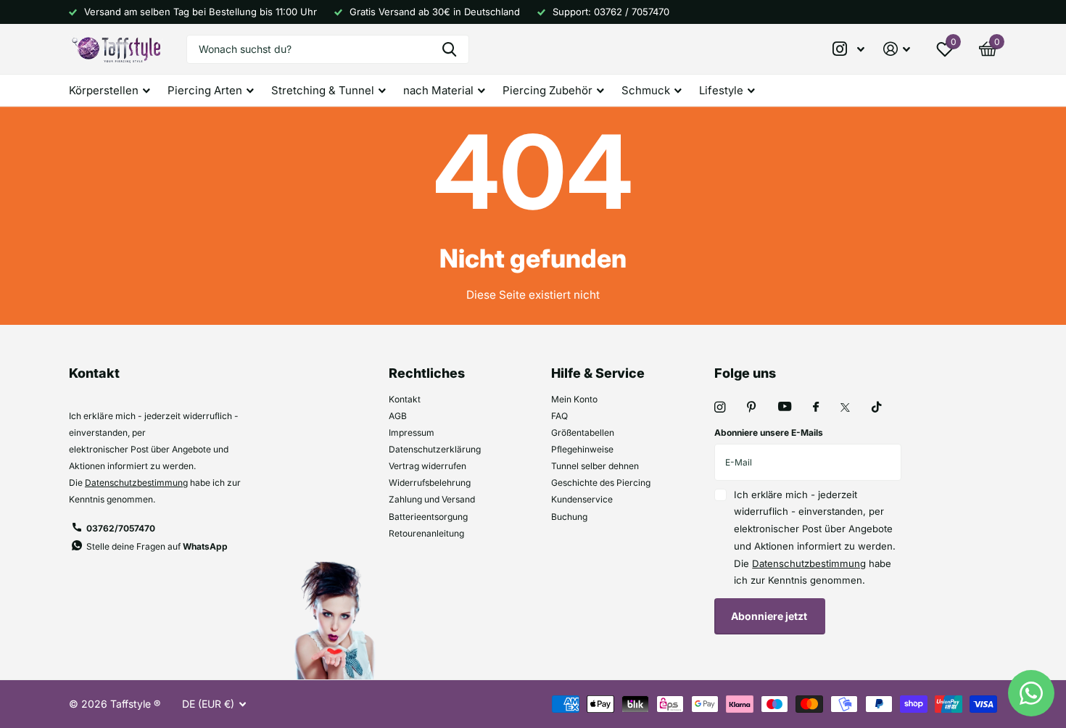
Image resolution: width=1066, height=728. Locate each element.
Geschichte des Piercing (600, 482)
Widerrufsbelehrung (430, 482)
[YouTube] (784, 407)
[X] (845, 407)
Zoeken (449, 49)
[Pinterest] (751, 407)
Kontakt (405, 399)
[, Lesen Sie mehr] (849, 49)
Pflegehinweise (582, 449)
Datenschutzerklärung (435, 449)
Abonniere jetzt (770, 616)
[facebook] (816, 407)
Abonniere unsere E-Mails (768, 432)
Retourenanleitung (426, 533)
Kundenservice (582, 499)
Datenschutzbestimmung (136, 482)
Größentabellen (582, 432)
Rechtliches (427, 373)
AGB (398, 415)
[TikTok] (877, 407)
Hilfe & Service (598, 373)
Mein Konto (574, 399)
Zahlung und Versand (432, 499)
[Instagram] (719, 407)
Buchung (569, 516)
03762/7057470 (120, 528)
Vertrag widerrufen (427, 465)
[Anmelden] (897, 49)
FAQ (559, 415)
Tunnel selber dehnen (595, 465)
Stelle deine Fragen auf (157, 546)
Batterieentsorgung (428, 516)
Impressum (411, 432)
